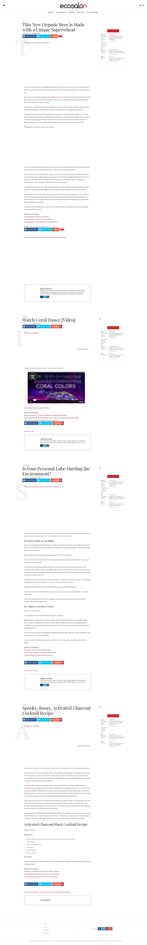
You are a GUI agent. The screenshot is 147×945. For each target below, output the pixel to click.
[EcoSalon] (14, 5)
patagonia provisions (59, 237)
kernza (45, 237)
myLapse (39, 408)
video (32, 431)
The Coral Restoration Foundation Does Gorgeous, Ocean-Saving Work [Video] (51, 418)
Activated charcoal (30, 785)
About (45, 924)
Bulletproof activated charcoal (48, 813)
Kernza (58, 117)
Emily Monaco (36, 33)
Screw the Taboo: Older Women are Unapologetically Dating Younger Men (116, 38)
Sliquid (26, 620)
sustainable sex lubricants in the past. (55, 633)
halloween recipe (65, 892)
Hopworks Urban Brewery (53, 97)
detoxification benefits (77, 785)
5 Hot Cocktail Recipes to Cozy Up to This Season (41, 877)
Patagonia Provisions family (52, 87)
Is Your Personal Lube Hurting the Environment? (56, 471)
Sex (115, 34)
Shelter (71, 12)
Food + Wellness (92, 12)
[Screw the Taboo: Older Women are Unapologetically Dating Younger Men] (105, 41)
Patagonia (50, 237)
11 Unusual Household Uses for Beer (36, 217)
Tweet (45, 36)
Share (30, 36)
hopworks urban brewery (34, 237)
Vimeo (47, 408)
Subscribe (45, 930)
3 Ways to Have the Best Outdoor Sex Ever (38, 655)
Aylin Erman (35, 717)
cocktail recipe (43, 892)
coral (57, 368)
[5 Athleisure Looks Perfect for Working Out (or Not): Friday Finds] (105, 51)
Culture (50, 12)
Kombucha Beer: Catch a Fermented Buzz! (38, 219)
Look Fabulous (61, 12)
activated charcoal (71, 778)
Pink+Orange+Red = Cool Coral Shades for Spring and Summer (45, 415)
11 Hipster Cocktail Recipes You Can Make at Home (41, 871)
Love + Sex (80, 12)
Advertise (45, 927)
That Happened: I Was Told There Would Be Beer (41, 222)
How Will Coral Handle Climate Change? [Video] (40, 420)
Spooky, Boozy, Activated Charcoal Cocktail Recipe (56, 710)
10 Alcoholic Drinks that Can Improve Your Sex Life (41, 874)
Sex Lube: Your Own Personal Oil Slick (37, 650)
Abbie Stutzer (37, 323)
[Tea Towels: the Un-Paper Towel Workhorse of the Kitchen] (105, 59)
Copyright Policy (45, 933)
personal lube (31, 670)
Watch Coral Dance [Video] (48, 320)
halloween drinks (54, 892)
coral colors (28, 408)
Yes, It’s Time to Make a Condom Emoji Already (40, 652)
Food (23, 21)
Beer (26, 107)
